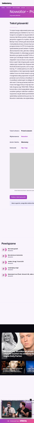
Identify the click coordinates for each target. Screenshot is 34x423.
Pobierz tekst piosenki (18, 197)
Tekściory (8, 7)
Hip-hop (23, 7)
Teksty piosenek (16, 7)
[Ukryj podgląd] (31, 400)
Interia (3, 7)
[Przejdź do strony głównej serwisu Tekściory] (6, 3)
